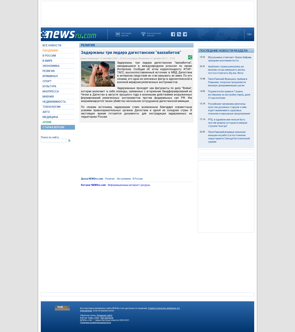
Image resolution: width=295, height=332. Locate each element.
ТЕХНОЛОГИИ (51, 106)
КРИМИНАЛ (50, 76)
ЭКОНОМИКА (51, 66)
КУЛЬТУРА (49, 86)
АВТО (46, 112)
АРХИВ (47, 122)
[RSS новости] (179, 34)
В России (138, 178)
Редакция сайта (104, 315)
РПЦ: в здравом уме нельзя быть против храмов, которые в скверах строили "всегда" (227, 122)
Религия (88, 45)
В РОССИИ (49, 55)
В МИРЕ (47, 60)
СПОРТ (47, 81)
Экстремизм (124, 178)
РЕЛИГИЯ (49, 71)
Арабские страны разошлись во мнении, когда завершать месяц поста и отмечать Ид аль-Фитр (226, 69)
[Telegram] (185, 34)
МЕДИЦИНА (50, 117)
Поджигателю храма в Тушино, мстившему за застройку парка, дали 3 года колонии (229, 94)
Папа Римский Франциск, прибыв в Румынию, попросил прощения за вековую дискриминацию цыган (227, 82)
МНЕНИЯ (48, 96)
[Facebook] (173, 34)
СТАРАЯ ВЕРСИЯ (53, 127)
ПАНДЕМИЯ (50, 50)
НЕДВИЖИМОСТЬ (54, 101)
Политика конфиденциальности (95, 322)
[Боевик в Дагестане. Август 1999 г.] (98, 74)
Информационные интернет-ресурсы (129, 185)
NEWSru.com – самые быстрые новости (99, 320)
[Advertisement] (147, 13)
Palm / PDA (93, 318)
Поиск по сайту (50, 137)
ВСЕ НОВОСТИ (52, 45)
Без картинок (107, 318)
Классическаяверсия (154, 34)
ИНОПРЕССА (51, 91)
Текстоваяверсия (126, 34)
